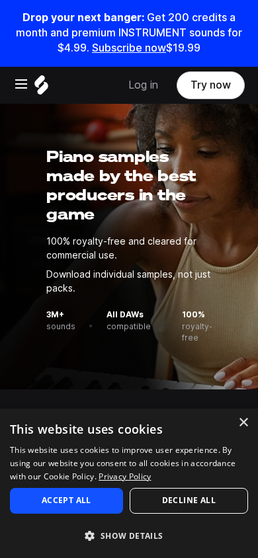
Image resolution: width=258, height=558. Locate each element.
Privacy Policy (125, 476)
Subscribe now (129, 48)
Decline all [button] (189, 500)
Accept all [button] (66, 500)
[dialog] (129, 483)
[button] (129, 535)
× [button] (243, 423)
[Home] (41, 88)
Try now (211, 85)
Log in (143, 85)
